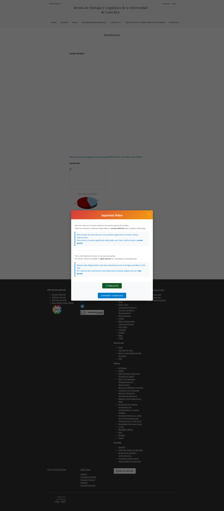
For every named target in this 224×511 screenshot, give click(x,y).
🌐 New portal (112, 285)
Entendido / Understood (112, 295)
